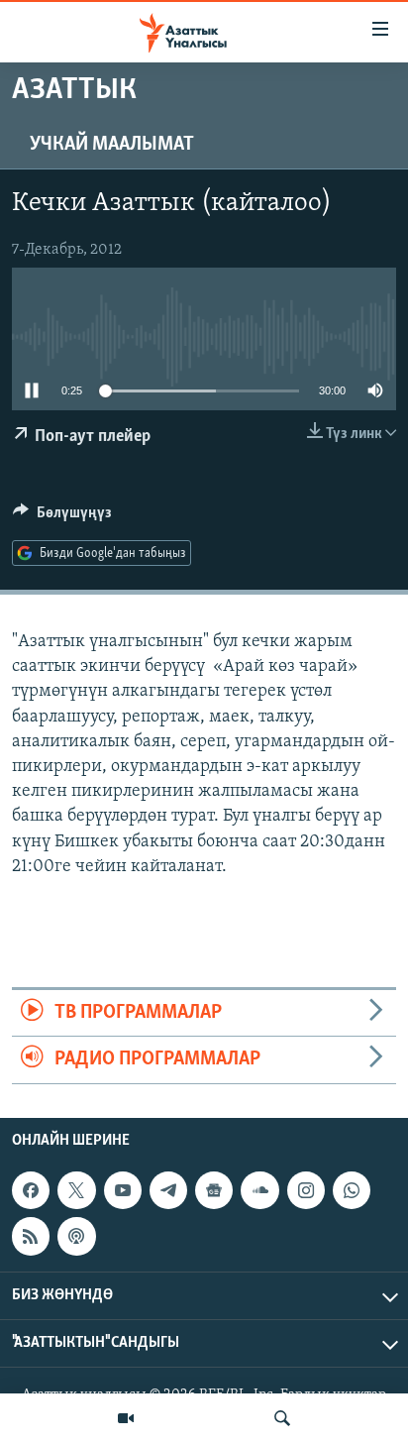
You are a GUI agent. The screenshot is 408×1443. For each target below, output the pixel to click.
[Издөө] (282, 1418)
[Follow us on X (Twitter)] (76, 1190)
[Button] (62, 517)
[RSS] (31, 1236)
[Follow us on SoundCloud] (259, 1190)
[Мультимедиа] (125, 1418)
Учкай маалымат (112, 145)
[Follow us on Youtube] (123, 1190)
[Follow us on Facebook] (31, 1190)
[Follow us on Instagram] (306, 1190)
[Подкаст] (76, 1236)
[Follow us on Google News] (214, 1190)
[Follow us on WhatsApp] (351, 1190)
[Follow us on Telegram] (168, 1190)
